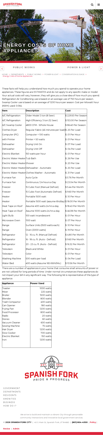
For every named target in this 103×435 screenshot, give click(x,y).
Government (11, 388)
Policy (93, 422)
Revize (6, 429)
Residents (10, 395)
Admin (16, 429)
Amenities (9, 399)
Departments (17, 74)
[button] (98, 4)
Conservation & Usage (73, 74)
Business (9, 402)
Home (5, 74)
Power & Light (79, 67)
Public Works (24, 67)
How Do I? (9, 406)
